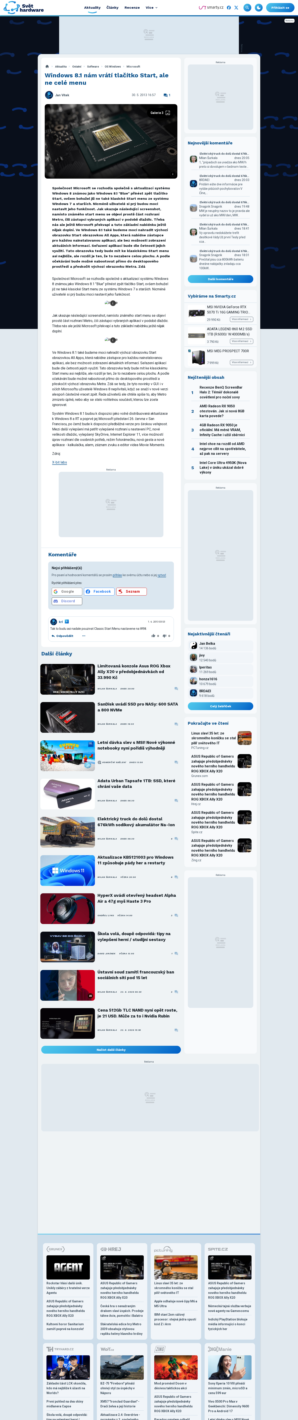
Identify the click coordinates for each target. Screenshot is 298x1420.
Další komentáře (220, 279)
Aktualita (61, 66)
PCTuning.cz (200, 748)
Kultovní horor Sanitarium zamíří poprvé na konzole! (65, 1326)
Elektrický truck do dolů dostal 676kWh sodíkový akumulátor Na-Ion (136, 821)
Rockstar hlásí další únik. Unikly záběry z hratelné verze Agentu (68, 1288)
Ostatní (76, 66)
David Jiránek (107, 953)
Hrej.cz (196, 804)
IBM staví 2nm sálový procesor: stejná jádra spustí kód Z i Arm (175, 1319)
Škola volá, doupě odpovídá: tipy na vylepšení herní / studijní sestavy (134, 936)
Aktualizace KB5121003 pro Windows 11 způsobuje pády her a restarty (136, 860)
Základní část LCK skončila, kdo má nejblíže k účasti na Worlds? (66, 1388)
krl (61, 622)
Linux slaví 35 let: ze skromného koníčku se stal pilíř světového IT (213, 738)
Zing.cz (196, 860)
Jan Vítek (62, 95)
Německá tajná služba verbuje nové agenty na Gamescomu (229, 1308)
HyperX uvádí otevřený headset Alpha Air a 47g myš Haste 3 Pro (137, 898)
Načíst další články (111, 1049)
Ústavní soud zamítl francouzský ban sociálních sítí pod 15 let (136, 975)
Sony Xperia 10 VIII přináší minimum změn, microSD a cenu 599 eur (227, 1388)
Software (93, 66)
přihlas (117, 575)
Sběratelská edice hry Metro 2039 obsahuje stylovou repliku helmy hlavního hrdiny (121, 1328)
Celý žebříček (220, 706)
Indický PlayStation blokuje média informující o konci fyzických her (227, 1324)
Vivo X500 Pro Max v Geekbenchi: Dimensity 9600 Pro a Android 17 (228, 1406)
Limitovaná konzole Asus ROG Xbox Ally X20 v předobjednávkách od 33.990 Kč (134, 671)
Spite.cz (196, 832)
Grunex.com (199, 776)
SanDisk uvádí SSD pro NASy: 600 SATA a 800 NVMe (138, 707)
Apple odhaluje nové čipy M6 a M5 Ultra (175, 1304)
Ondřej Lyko (106, 915)
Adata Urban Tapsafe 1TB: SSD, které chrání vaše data (136, 783)
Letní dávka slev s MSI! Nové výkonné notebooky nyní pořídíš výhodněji (136, 745)
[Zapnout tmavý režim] (259, 8)
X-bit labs (59, 462)
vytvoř (162, 575)
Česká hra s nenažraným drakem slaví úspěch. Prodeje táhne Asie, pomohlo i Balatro (122, 1310)
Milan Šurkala (107, 688)
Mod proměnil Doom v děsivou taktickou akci (170, 1386)
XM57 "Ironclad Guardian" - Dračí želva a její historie (119, 1404)
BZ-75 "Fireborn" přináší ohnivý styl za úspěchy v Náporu (117, 1388)
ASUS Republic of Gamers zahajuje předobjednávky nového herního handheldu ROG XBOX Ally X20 (213, 763)
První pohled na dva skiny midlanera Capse (64, 1404)
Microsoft (133, 66)
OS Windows (113, 66)
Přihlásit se (280, 7)
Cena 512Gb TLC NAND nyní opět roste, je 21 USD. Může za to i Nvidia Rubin (137, 1013)
